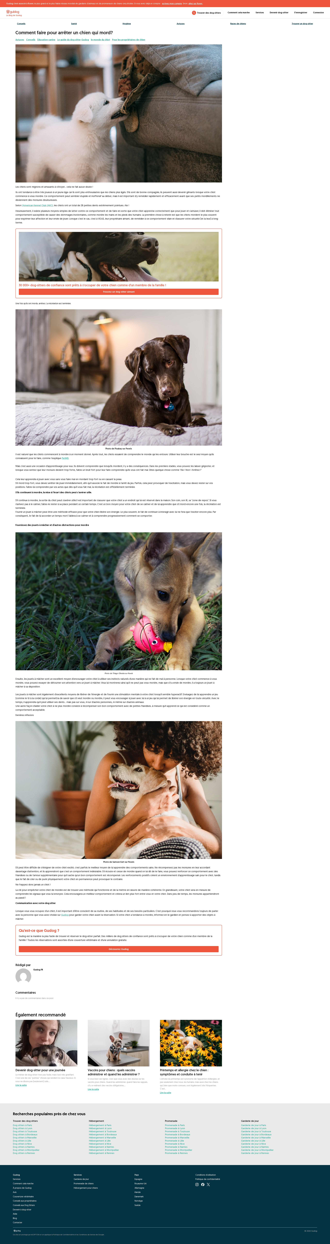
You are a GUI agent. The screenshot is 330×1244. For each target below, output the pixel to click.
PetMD (65, 458)
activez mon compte (172, 3)
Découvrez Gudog (119, 949)
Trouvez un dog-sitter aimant (119, 291)
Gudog (65, 914)
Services (260, 12)
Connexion (318, 12)
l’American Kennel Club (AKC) (37, 205)
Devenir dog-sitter (279, 12)
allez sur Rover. (195, 3)
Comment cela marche (239, 12)
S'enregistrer (300, 12)
